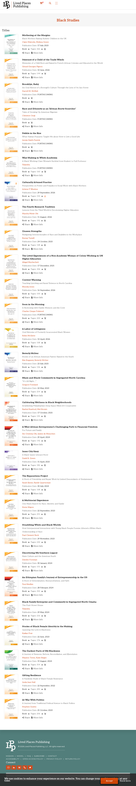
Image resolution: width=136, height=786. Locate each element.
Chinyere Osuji (28, 115)
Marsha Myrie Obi (30, 213)
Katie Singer (41, 658)
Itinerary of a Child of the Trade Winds (43, 60)
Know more (125, 781)
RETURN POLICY (72, 759)
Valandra (26, 165)
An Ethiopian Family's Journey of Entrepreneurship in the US (54, 577)
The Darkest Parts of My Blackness (41, 651)
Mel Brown (42, 409)
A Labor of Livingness (33, 329)
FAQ (29, 756)
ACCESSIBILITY (12, 759)
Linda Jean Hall (28, 682)
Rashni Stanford (29, 409)
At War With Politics (33, 700)
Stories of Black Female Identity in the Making (47, 626)
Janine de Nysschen (46, 434)
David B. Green (28, 458)
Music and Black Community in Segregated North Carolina (53, 378)
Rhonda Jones (28, 287)
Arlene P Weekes (30, 189)
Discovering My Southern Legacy (39, 553)
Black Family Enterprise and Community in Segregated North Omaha (59, 602)
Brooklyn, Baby (30, 84)
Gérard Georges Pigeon (32, 66)
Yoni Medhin (27, 584)
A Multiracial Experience (35, 500)
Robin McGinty (28, 336)
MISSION (10, 756)
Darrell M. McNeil (30, 91)
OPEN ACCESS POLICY (33, 759)
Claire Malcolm (28, 42)
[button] (50, 3)
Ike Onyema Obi (29, 434)
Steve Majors (28, 507)
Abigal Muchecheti (30, 262)
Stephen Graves (29, 707)
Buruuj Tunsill (28, 238)
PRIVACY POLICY (54, 759)
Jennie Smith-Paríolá (31, 140)
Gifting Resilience (31, 675)
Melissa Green (42, 42)
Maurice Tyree (28, 658)
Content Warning (31, 280)
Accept (109, 781)
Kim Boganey (28, 360)
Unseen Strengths (32, 231)
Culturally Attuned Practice (37, 182)
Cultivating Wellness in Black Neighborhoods (46, 402)
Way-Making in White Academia (39, 158)
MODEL (20, 756)
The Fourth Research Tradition (38, 207)
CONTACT (52, 756)
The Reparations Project (35, 476)
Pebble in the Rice (31, 133)
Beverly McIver (30, 353)
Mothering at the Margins (36, 35)
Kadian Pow (27, 633)
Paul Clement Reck (30, 535)
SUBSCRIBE (39, 756)
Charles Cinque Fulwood (33, 311)
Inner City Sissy (30, 451)
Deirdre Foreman (29, 560)
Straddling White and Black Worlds (41, 525)
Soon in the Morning (33, 304)
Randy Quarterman (42, 483)
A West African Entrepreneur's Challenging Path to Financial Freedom (59, 427)
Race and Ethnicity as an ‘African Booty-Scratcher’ (49, 109)
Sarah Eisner (27, 483)
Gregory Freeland (30, 385)
